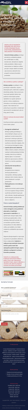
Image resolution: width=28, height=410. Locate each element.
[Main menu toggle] (26, 2)
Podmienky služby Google (15, 407)
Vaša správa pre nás (6, 310)
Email (2, 302)
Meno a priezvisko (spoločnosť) (8, 287)
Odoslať (4, 324)
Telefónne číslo (5, 295)
